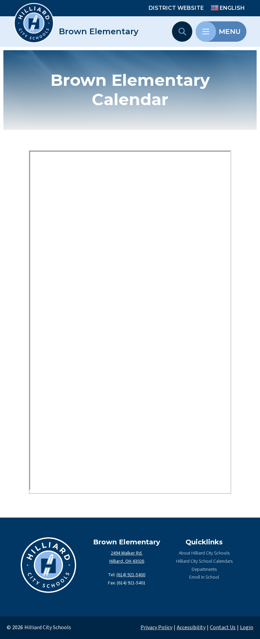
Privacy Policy (156, 627)
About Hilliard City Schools (204, 553)
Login (246, 627)
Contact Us (223, 627)
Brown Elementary (98, 31)
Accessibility (191, 627)
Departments (204, 569)
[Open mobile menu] (205, 31)
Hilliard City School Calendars (204, 561)
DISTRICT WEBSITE (176, 8)
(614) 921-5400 (130, 575)
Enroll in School (204, 577)
